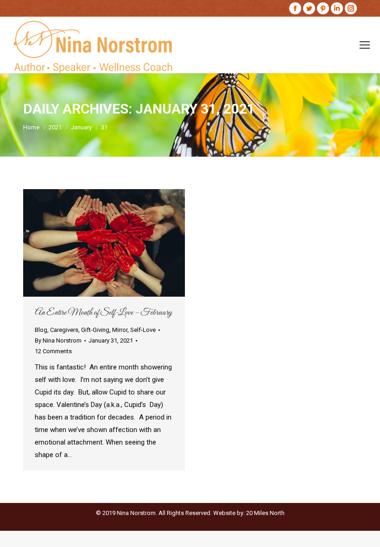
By (58, 340)
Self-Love (143, 329)
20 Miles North (265, 512)
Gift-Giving (95, 329)
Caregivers (64, 329)
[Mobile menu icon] (365, 45)
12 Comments (53, 351)
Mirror (119, 329)
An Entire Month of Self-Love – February (103, 312)
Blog (41, 329)
